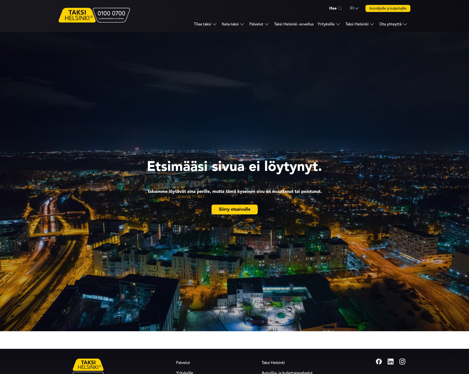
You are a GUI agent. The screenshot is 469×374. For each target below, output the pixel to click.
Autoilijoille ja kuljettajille (387, 8)
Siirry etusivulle (234, 209)
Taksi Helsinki (357, 24)
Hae (333, 8)
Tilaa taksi (202, 24)
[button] (354, 8)
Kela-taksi (230, 24)
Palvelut (256, 24)
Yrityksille (326, 24)
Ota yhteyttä (390, 24)
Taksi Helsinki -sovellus (294, 24)
